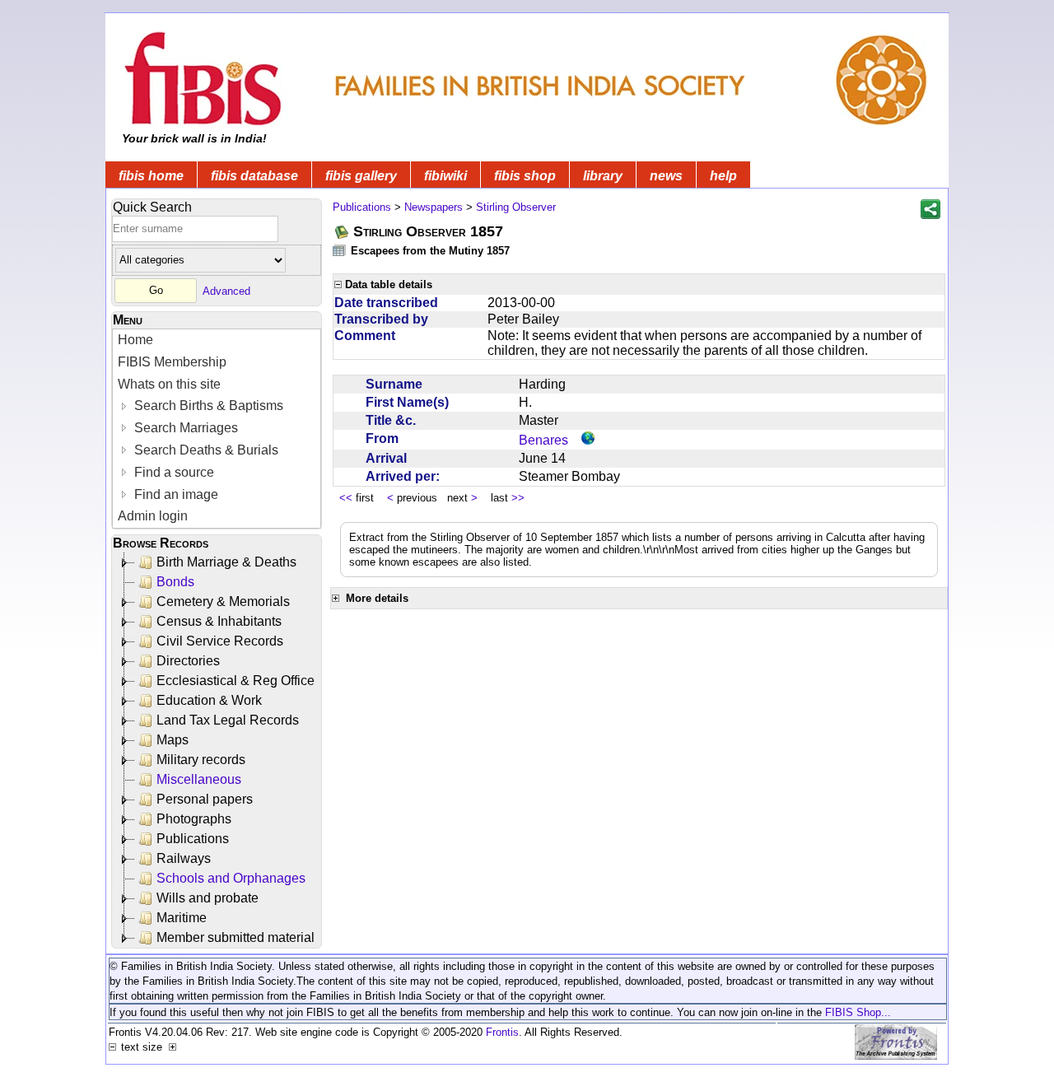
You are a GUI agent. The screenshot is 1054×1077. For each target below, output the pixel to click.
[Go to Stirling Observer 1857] (342, 232)
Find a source (172, 472)
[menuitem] (216, 340)
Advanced (226, 290)
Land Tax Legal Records (227, 720)
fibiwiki (445, 176)
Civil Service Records (219, 641)
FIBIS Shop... (858, 1012)
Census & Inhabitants (219, 621)
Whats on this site (169, 384)
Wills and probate (207, 898)
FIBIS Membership (172, 362)
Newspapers (433, 207)
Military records (200, 760)
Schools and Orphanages (230, 878)
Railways (183, 858)
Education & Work (209, 700)
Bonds (175, 582)
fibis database (254, 176)
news (666, 176)
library (603, 176)
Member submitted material (235, 937)
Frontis (502, 1032)
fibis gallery (361, 176)
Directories (188, 661)
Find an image (174, 494)
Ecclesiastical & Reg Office (235, 681)
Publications (192, 839)
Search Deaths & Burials (204, 450)
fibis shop (525, 176)
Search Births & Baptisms (207, 406)
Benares (543, 440)
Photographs (193, 819)
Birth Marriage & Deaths (226, 562)
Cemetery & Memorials (223, 601)
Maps (172, 740)
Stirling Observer (516, 207)
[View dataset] (340, 250)
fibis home (151, 176)
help (723, 176)
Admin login (153, 516)
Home (135, 340)
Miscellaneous (198, 779)
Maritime (181, 918)
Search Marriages (184, 428)
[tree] (217, 750)
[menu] (216, 429)
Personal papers (204, 799)
